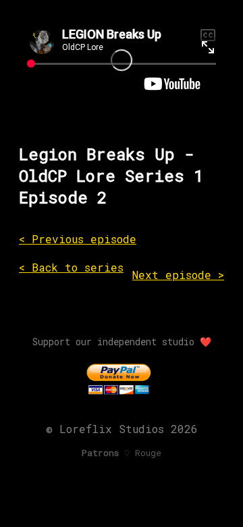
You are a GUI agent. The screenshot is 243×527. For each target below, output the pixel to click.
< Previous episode (77, 239)
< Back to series (71, 267)
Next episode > (178, 275)
